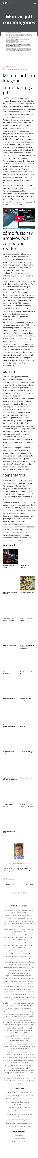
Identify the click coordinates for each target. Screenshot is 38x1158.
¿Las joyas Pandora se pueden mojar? (19, 1009)
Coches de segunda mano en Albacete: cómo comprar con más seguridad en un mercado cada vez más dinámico (19, 991)
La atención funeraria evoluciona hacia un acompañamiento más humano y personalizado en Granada (19, 1038)
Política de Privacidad (19, 1142)
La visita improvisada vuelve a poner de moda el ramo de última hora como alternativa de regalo (19, 1080)
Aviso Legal (19, 1135)
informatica (10, 67)
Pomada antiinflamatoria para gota (19, 1126)
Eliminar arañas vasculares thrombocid (19, 1123)
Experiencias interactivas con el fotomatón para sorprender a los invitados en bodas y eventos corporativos (19, 923)
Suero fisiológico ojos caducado (19, 1111)
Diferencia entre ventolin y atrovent (19, 1120)
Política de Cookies (19, 1139)
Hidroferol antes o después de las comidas (19, 1099)
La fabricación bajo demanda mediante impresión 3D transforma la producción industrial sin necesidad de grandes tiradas (19, 975)
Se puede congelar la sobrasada (19, 1108)
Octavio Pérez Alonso (12, 69)
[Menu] (34, 3)
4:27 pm (25, 69)
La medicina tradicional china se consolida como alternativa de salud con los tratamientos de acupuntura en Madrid (19, 1030)
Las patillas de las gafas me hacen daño (19, 1095)
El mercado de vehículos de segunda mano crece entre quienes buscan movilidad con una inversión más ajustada (19, 1046)
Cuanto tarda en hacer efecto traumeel (19, 1092)
